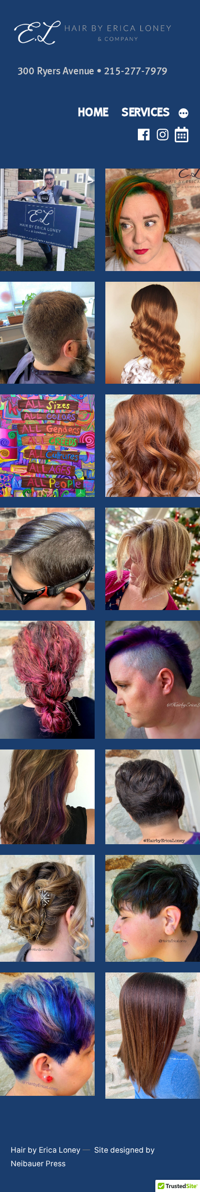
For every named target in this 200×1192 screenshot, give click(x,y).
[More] (183, 113)
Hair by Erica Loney (46, 1150)
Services (145, 111)
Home (93, 111)
